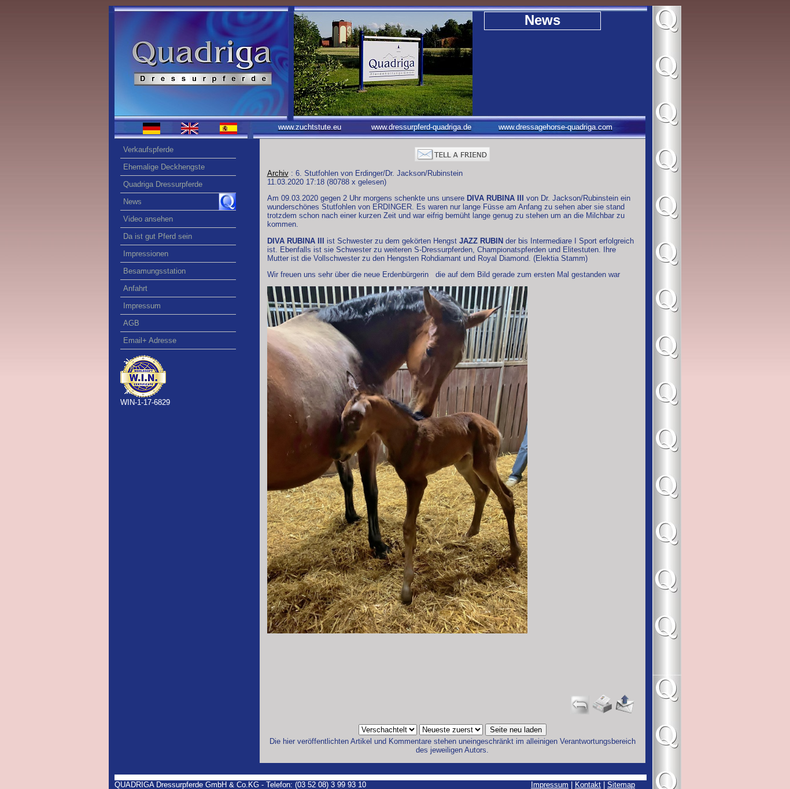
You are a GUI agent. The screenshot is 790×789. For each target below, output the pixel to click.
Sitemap (621, 784)
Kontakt (588, 784)
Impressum (549, 784)
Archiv (278, 173)
